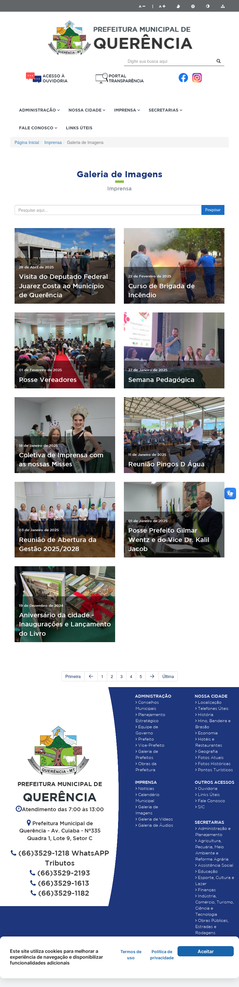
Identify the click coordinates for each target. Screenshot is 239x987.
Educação (207, 871)
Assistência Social (215, 865)
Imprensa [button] (125, 109)
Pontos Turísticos (215, 769)
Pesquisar (213, 210)
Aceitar (206, 951)
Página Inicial (27, 142)
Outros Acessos (214, 782)
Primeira (73, 676)
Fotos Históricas (214, 763)
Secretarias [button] (164, 109)
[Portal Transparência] (119, 78)
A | (146, 6)
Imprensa (53, 142)
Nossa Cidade (211, 696)
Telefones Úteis (213, 708)
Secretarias (209, 822)
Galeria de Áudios (155, 825)
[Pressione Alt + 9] (210, 6)
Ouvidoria (207, 788)
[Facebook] (183, 77)
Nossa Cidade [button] (85, 109)
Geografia (207, 751)
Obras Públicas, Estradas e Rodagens (212, 926)
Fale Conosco (211, 800)
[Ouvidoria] (47, 77)
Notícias (145, 788)
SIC (201, 806)
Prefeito (145, 739)
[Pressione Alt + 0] (222, 6)
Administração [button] (38, 109)
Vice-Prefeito (150, 745)
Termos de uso (130, 954)
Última (168, 676)
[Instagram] (197, 77)
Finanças (206, 889)
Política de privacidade (162, 954)
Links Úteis (79, 127)
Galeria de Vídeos (155, 819)
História (205, 714)
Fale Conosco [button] (37, 127)
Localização (209, 702)
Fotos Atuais (210, 757)
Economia (207, 733)
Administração (153, 696)
